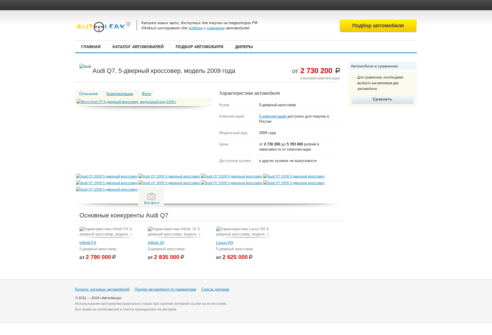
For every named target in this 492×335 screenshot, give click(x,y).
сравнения (216, 28)
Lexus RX (224, 242)
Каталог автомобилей (138, 46)
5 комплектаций (272, 116)
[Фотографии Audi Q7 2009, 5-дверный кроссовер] (107, 176)
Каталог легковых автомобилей (102, 289)
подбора (195, 28)
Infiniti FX (87, 242)
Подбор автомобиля (199, 46)
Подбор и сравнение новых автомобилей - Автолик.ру (103, 27)
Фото (146, 93)
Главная (91, 46)
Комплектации (119, 93)
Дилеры (244, 46)
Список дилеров (215, 289)
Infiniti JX (156, 242)
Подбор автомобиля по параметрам (165, 289)
